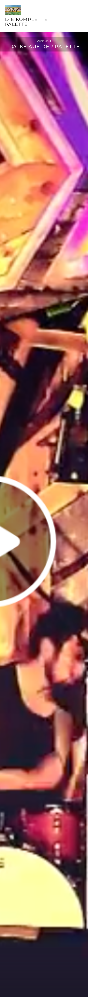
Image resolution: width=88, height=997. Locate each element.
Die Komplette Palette (26, 22)
